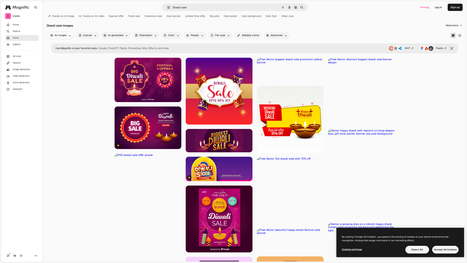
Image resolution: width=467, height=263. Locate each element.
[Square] (460, 35)
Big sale (214, 16)
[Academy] (15, 256)
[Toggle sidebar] (36, 7)
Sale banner (174, 16)
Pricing (424, 7)
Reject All (417, 249)
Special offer (116, 16)
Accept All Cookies (445, 249)
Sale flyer (271, 16)
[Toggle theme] (21, 256)
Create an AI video (93, 16)
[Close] (451, 48)
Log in (438, 7)
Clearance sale (153, 16)
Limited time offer (195, 16)
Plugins (439, 48)
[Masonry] (453, 35)
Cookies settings (352, 249)
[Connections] (8, 256)
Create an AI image (63, 16)
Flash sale (134, 16)
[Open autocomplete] (167, 7)
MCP (407, 48)
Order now (287, 16)
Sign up (455, 7)
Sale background (251, 16)
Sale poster (230, 16)
